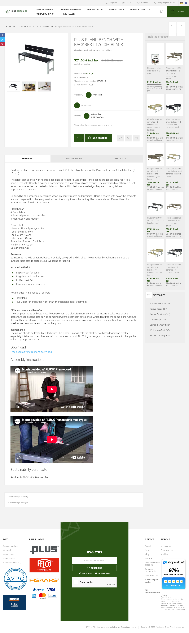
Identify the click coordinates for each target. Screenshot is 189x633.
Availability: (78, 95)
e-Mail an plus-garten (152, 580)
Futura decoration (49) (160, 304)
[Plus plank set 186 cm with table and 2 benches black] (155, 214)
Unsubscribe (104, 573)
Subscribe (87, 573)
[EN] (186, 3)
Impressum (8, 554)
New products (151, 575)
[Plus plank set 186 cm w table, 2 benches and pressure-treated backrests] (155, 117)
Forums (148, 558)
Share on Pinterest (2, 44)
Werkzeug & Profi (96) (160, 330)
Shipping (77, 116)
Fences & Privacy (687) (160, 335)
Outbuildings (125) (158, 319)
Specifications (74, 158)
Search (148, 546)
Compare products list (166, 3)
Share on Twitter (2, 39)
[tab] (27, 159)
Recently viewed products (152, 563)
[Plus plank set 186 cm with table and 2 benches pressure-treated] (174, 167)
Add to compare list (128, 138)
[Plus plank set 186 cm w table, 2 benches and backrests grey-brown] (155, 167)
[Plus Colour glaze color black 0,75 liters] (155, 67)
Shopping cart (167, 550)
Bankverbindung (10, 546)
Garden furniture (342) (160, 314)
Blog (147, 554)
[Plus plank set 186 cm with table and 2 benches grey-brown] (174, 214)
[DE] (181, 3)
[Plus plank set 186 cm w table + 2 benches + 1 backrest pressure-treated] (155, 262)
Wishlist (164, 554)
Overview (27, 158)
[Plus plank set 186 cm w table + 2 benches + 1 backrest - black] (174, 262)
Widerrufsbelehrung (12, 562)
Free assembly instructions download (31, 351)
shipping (86, 64)
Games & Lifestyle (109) (160, 325)
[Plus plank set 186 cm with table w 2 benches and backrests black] (174, 117)
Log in (129, 3)
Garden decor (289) (158, 309)
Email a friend (136, 138)
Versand (7, 550)
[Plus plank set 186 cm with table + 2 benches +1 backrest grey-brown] (174, 67)
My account (166, 546)
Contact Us (120, 158)
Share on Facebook (2, 35)
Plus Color (21, 301)
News (147, 550)
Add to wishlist (120, 138)
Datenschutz (9, 558)
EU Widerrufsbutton (152, 591)
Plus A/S (89, 74)
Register (113, 3)
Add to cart (152, 52)
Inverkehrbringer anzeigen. (18, 503)
